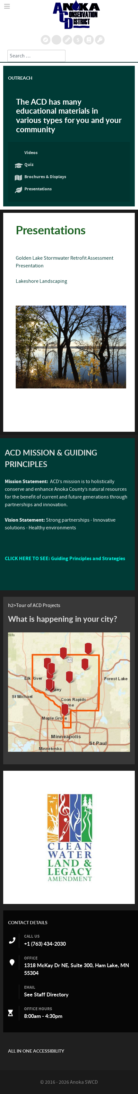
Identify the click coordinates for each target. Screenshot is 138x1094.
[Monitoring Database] (45, 40)
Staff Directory (51, 994)
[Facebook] (88, 40)
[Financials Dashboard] (78, 40)
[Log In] (99, 40)
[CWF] (69, 837)
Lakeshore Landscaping (41, 281)
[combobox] (36, 56)
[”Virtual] (69, 692)
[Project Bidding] (67, 40)
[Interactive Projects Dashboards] (56, 40)
